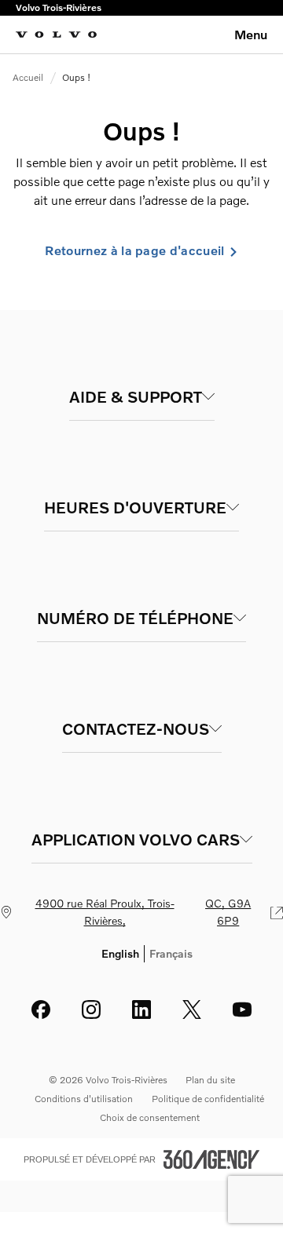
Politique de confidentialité (208, 1098)
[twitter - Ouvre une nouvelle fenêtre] (191, 1009)
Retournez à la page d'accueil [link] (134, 250)
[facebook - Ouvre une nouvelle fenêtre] (40, 1009)
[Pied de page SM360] (211, 1159)
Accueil (28, 77)
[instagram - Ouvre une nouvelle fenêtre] (91, 1009)
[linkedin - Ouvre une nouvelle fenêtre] (141, 1009)
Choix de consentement (150, 1117)
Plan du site (210, 1080)
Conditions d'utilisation (84, 1098)
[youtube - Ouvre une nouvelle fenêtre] (242, 1009)
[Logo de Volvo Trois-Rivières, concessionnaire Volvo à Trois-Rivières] (56, 34)
